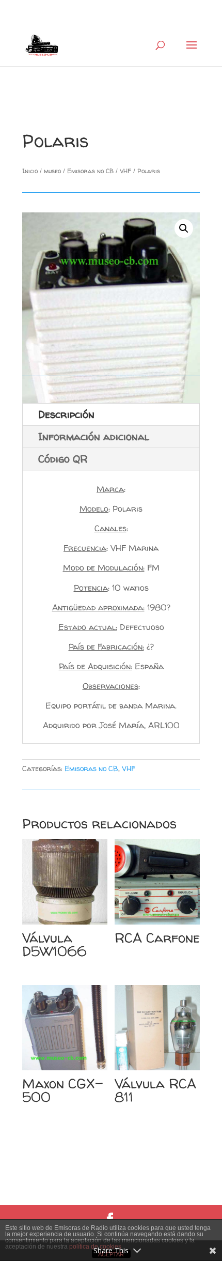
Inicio (30, 170)
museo (52, 170)
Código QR (63, 459)
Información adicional (93, 436)
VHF (125, 170)
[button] (184, 228)
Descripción (66, 414)
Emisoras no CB (90, 170)
